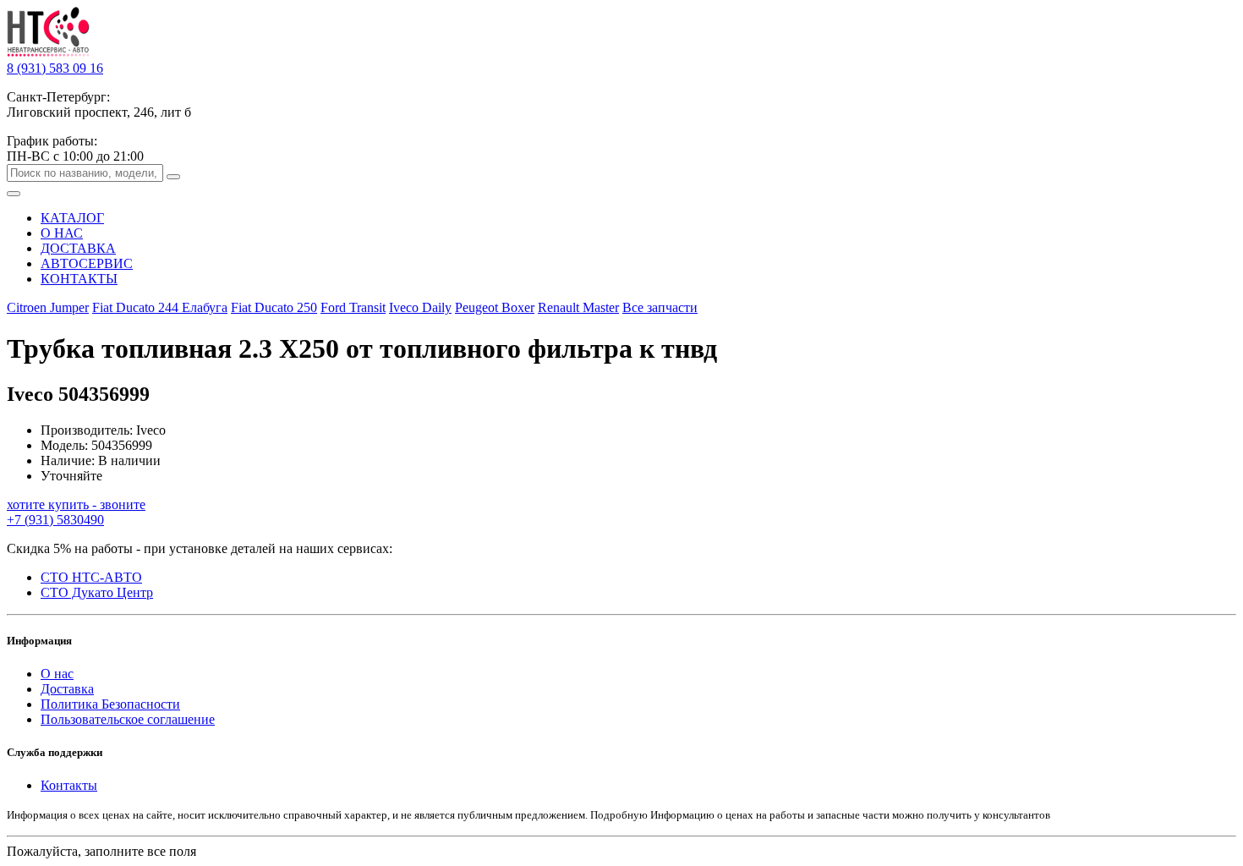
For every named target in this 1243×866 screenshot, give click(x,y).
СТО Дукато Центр (97, 592)
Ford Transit (353, 307)
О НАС (62, 233)
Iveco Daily (420, 307)
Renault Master (578, 307)
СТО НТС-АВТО (91, 577)
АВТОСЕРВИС (87, 263)
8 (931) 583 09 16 (55, 68)
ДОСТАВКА (78, 248)
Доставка (67, 689)
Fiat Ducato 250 (274, 307)
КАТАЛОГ (72, 218)
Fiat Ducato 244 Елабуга (159, 307)
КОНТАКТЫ (79, 278)
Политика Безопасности (110, 704)
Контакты (69, 785)
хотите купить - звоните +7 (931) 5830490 (76, 512)
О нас (57, 673)
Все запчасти (660, 307)
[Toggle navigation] (13, 193)
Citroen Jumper (48, 307)
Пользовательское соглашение (128, 719)
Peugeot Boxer (494, 307)
